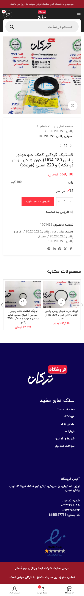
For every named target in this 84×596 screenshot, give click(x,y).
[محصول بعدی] (60, 145)
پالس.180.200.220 (60, 131)
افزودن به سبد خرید (38, 202)
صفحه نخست (65, 409)
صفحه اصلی (65, 127)
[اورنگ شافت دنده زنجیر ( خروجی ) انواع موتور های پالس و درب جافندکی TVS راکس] (23, 294)
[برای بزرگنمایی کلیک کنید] (73, 105)
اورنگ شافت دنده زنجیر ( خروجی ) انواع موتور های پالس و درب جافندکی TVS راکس (23, 316)
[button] (61, 302)
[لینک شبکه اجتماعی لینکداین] (54, 249)
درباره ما (69, 431)
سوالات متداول (65, 446)
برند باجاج (46, 127)
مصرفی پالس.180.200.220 (55, 136)
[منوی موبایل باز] (78, 14)
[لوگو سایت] (42, 14)
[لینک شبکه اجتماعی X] (65, 249)
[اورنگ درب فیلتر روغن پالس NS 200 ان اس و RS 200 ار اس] (61, 294)
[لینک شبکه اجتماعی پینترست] (59, 249)
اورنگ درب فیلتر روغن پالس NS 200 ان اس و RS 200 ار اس (61, 315)
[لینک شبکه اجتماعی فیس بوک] (70, 249)
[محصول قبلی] (70, 145)
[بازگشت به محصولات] (65, 145)
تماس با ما (68, 424)
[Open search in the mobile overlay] (42, 27)
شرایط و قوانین (64, 439)
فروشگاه (69, 417)
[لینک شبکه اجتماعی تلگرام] (49, 249)
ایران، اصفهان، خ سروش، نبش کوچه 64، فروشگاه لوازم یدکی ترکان (44, 488)
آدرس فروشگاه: (70, 479)
